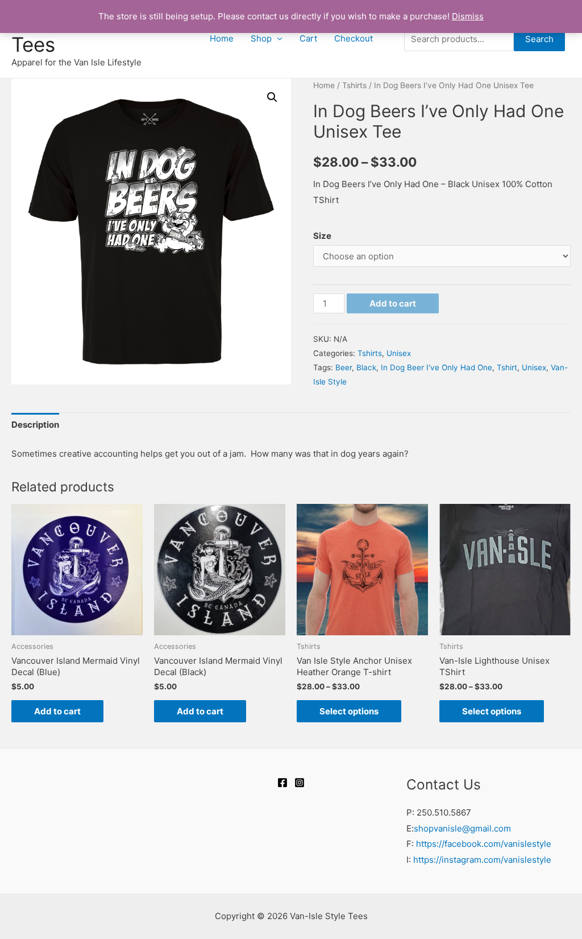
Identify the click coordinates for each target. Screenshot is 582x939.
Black (366, 367)
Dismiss (468, 16)
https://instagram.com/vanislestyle (482, 859)
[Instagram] (299, 782)
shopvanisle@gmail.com (462, 828)
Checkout (353, 38)
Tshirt (507, 367)
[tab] (35, 425)
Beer (343, 367)
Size (322, 235)
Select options (349, 711)
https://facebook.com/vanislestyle (483, 843)
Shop (261, 38)
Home (222, 38)
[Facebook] (282, 782)
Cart (308, 38)
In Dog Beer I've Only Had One (436, 367)
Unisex (398, 353)
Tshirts (354, 85)
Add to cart (392, 303)
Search (539, 39)
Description (35, 424)
